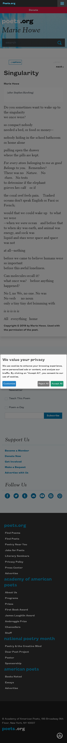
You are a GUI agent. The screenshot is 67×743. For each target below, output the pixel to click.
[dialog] (33, 371)
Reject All (43, 383)
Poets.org (9, 3)
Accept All (57, 383)
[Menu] (62, 3)
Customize (9, 383)
